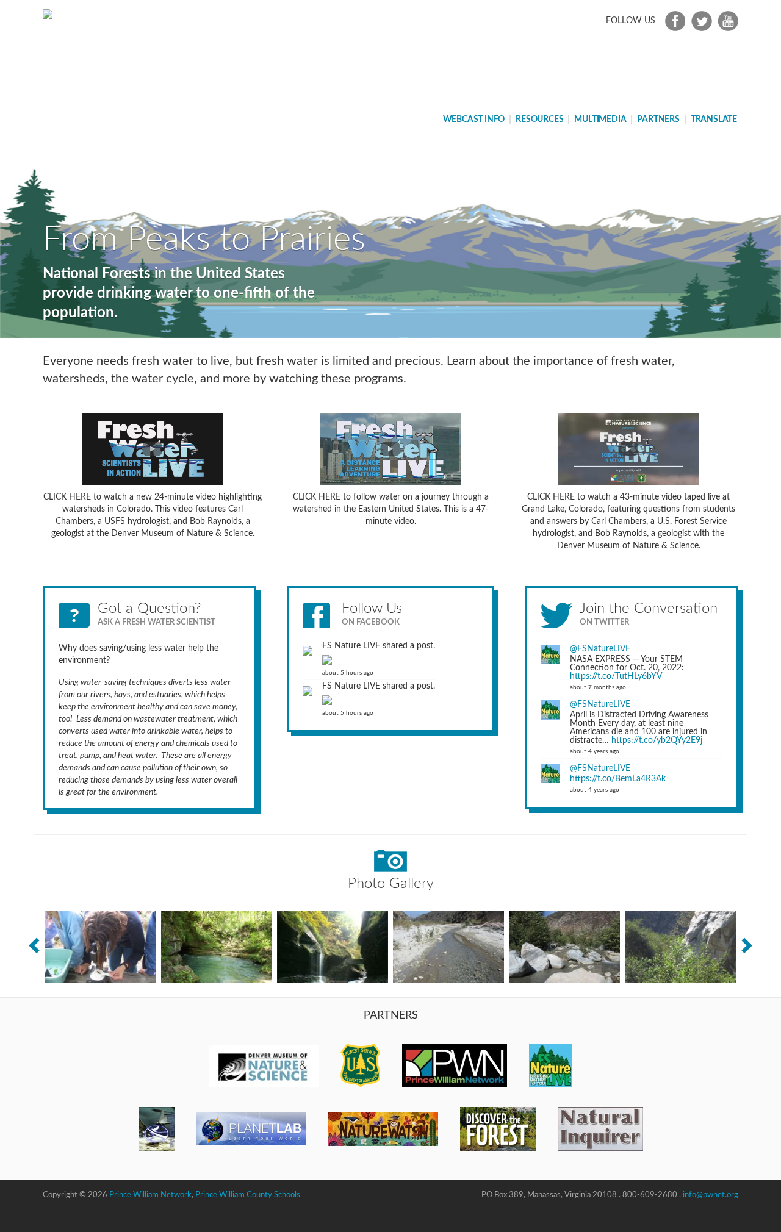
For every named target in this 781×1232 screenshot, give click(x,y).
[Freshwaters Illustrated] (156, 1129)
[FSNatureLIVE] (550, 1065)
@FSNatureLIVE (600, 649)
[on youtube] (726, 20)
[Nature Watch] (383, 1129)
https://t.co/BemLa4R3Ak (618, 779)
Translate (714, 119)
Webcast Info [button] (474, 119)
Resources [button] (539, 119)
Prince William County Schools (247, 1195)
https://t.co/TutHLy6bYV (616, 676)
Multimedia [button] (600, 119)
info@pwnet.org (710, 1195)
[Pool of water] (217, 947)
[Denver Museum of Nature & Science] (263, 1065)
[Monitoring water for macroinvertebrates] (101, 947)
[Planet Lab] (251, 1129)
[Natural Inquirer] (600, 1129)
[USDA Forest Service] (360, 1065)
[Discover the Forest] (497, 1129)
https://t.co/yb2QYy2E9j (656, 740)
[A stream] (448, 947)
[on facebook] (673, 20)
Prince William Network (150, 1195)
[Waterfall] (332, 947)
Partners (658, 119)
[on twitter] (700, 20)
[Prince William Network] (454, 1065)
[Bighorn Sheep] (680, 947)
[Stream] (564, 947)
